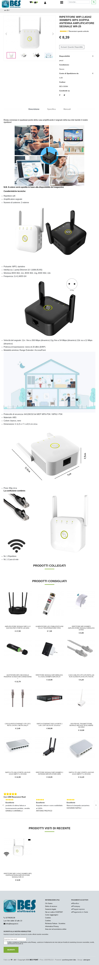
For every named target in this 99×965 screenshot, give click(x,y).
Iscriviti (11, 950)
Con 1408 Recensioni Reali (15, 797)
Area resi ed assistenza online (55, 929)
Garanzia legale (50, 909)
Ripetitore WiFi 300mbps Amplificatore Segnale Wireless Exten (81, 628)
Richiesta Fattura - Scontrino (55, 923)
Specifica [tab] (51, 109)
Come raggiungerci (51, 915)
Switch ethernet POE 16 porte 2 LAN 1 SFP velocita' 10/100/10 (49, 724)
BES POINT (34, 960)
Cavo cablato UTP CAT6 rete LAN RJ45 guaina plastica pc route (81, 676)
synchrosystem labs (69, 960)
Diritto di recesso (51, 906)
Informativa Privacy (52, 926)
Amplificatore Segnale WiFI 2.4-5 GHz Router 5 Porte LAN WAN (18, 627)
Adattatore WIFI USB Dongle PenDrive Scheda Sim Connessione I (18, 676)
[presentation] (96, 805)
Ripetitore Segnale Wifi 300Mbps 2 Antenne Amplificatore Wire (49, 773)
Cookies (48, 918)
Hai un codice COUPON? (54, 912)
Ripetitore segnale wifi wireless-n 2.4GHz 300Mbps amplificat (49, 676)
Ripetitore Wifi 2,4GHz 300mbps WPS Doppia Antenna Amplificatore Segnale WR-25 (18, 875)
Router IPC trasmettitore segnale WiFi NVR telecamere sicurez (81, 725)
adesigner (86, 960)
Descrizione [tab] (33, 109)
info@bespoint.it (12, 924)
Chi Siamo (48, 903)
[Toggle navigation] (62, 2)
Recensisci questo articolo (79, 31)
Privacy (33, 942)
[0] (31, 2)
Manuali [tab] (67, 109)
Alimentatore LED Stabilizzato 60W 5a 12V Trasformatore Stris (49, 627)
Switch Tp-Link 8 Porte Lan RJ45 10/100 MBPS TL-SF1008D (17, 773)
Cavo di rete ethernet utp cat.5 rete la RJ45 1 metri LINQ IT (18, 724)
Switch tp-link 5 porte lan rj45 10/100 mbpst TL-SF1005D (81, 773)
